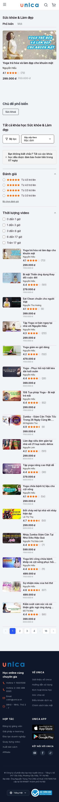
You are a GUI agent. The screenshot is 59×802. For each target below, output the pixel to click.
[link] (29, 261)
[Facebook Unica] (42, 753)
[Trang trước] (5, 631)
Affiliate (6, 752)
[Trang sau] (53, 631)
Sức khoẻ (10, 111)
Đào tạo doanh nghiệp (14, 736)
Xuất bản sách (10, 747)
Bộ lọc (13, 138)
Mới (20, 23)
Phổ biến (8, 23)
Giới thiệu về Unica (41, 679)
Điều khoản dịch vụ (42, 700)
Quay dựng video (11, 741)
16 (46, 631)
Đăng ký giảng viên (12, 726)
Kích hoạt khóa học (42, 690)
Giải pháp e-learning (13, 731)
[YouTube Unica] (34, 753)
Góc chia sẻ (38, 695)
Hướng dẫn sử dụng (42, 684)
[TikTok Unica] (50, 753)
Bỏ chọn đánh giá (11, 201)
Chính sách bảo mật (42, 705)
